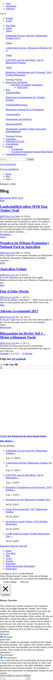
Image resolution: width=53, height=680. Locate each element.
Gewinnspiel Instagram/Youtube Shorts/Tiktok (32, 151)
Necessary (8, 637)
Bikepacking (21, 105)
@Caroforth (19, 358)
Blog (8, 90)
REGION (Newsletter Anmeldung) (27, 85)
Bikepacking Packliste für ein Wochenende (25, 109)
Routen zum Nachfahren (17, 82)
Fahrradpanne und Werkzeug (19, 119)
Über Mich (10, 25)
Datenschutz (11, 568)
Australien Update (13, 269)
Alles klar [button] (24, 582)
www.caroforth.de (8, 164)
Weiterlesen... (6, 234)
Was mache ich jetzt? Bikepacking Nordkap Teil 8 (28, 499)
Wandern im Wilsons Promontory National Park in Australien (24, 245)
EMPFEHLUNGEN (15, 141)
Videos (9, 28)
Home (8, 551)
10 (23, 353)
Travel (20, 198)
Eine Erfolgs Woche (14, 291)
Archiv (9, 21)
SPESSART (22, 87)
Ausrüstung (11, 92)
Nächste (28, 353)
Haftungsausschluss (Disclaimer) (20, 566)
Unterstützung (12, 144)
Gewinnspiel (17, 149)
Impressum (10, 563)
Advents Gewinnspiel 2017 (19, 311)
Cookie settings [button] (10, 582)
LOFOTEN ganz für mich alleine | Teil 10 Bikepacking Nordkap (24, 61)
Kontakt (9, 18)
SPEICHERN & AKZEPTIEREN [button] (15, 675)
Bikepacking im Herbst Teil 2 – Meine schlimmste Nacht (22, 335)
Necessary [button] (4, 634)
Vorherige (4, 353)
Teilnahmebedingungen (16, 154)
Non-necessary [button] (6, 655)
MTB (19, 124)
